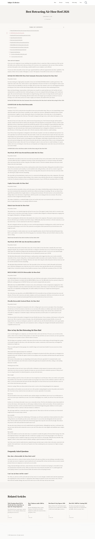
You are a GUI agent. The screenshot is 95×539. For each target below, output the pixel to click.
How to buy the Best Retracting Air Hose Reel (18, 49)
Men (55, 2)
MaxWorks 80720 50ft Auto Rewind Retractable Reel (19, 42)
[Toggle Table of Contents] (63, 27)
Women (60, 2)
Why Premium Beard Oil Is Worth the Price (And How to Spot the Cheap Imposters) (16, 505)
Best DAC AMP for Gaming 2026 (78, 503)
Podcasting (74, 2)
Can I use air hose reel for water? (17, 56)
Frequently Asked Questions (15, 52)
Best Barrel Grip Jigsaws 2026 (57, 503)
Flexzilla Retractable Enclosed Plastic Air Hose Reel (19, 47)
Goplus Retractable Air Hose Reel (16, 37)
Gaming (67, 2)
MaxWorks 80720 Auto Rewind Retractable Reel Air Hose (20, 35)
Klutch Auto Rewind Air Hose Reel (16, 40)
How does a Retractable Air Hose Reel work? (19, 54)
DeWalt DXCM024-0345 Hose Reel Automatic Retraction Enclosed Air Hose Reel (24, 30)
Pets (81, 2)
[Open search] (85, 2)
